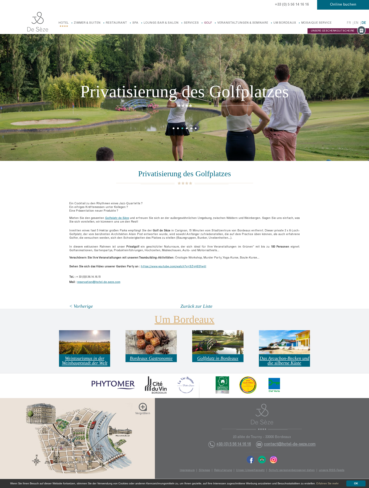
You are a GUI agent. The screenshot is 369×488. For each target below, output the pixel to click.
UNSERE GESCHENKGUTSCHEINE (332, 31)
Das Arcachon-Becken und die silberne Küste (284, 360)
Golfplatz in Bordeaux (217, 358)
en (356, 23)
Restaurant (116, 23)
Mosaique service (316, 23)
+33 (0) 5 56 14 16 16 (292, 5)
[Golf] (37, 21)
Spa (135, 23)
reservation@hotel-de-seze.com (98, 282)
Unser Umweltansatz (250, 470)
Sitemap (204, 470)
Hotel (63, 23)
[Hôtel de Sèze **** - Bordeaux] (262, 417)
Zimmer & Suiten (87, 23)
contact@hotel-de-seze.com (290, 444)
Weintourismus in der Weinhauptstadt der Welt (84, 360)
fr (349, 23)
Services (191, 23)
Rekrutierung (223, 470)
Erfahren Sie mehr (327, 483)
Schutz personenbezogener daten (292, 470)
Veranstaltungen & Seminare (242, 23)
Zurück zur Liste (196, 306)
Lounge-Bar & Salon (161, 23)
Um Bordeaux (284, 23)
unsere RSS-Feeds (331, 470)
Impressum (187, 470)
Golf (208, 23)
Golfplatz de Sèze (117, 218)
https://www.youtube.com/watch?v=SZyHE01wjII (173, 266)
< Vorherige (81, 306)
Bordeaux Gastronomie (151, 358)
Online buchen (343, 5)
